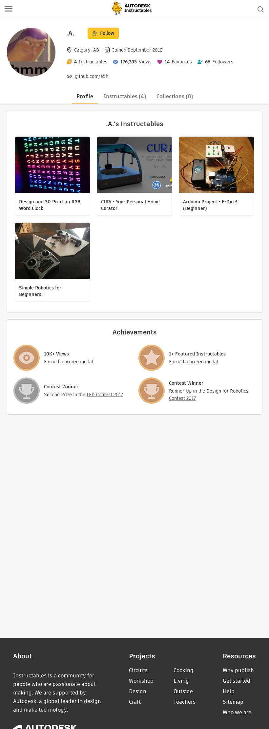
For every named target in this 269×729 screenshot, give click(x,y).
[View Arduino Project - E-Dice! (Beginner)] (216, 165)
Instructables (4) (125, 96)
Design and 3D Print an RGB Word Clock (49, 205)
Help (229, 691)
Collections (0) (174, 96)
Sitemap (233, 702)
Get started (236, 681)
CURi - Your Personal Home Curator (130, 205)
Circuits (138, 670)
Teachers (185, 702)
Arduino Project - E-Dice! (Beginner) (210, 205)
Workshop (141, 681)
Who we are (237, 712)
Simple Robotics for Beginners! (40, 291)
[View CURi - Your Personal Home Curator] (134, 165)
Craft (135, 702)
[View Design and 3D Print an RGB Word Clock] (52, 165)
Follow (107, 33)
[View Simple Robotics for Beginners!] (52, 252)
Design (137, 691)
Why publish (238, 670)
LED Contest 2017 (105, 394)
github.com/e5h (91, 76)
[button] (8, 9)
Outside (183, 691)
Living (181, 681)
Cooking (184, 670)
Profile (84, 96)
